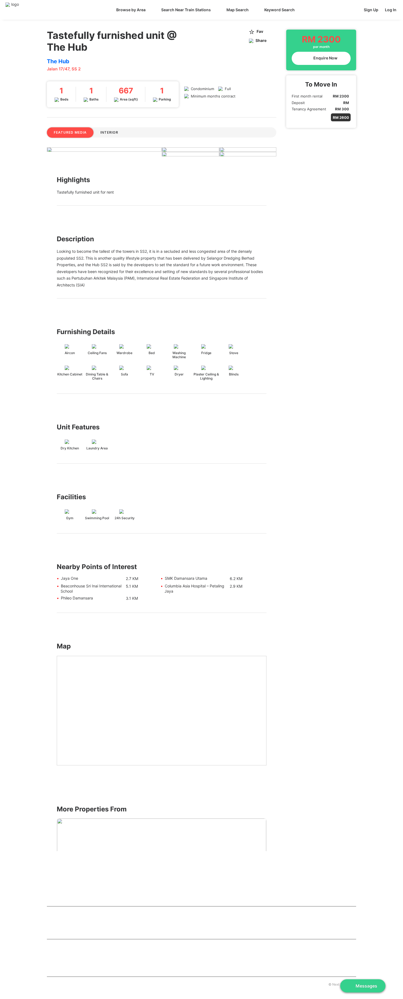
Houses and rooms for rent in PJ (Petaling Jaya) (89, 955)
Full (228, 89)
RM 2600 (341, 117)
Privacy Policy (158, 984)
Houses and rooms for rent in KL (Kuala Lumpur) (92, 913)
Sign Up (371, 9)
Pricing (81, 984)
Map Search (237, 9)
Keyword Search (279, 9)
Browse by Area (131, 9)
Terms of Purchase (104, 984)
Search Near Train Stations (186, 9)
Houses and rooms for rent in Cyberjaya (184, 955)
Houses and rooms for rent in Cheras (79, 922)
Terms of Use (133, 984)
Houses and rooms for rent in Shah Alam (184, 963)
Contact (66, 984)
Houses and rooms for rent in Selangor (83, 946)
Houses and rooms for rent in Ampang (183, 922)
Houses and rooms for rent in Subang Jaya (289, 955)
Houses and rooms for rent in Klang (78, 963)
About (51, 984)
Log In (390, 9)
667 (126, 90)
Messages (366, 986)
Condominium (202, 89)
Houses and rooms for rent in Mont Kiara (83, 930)
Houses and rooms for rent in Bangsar (284, 922)
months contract (221, 96)
